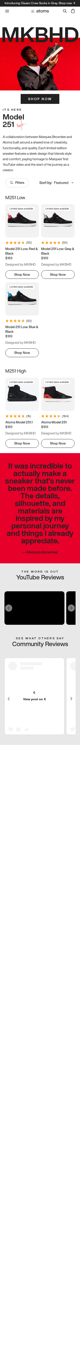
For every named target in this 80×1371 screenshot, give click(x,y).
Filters (19, 182)
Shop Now (40, 98)
